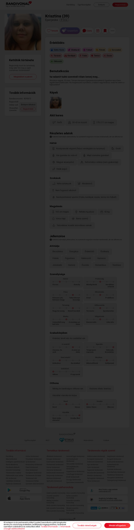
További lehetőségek (87, 525)
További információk (49, 527)
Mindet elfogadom (117, 525)
